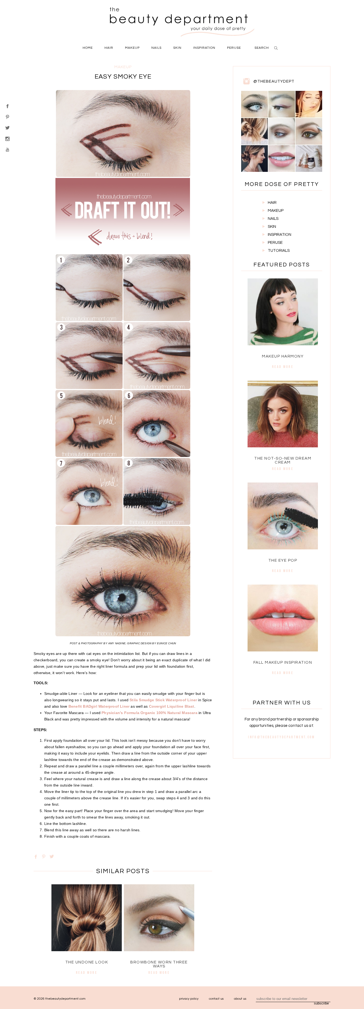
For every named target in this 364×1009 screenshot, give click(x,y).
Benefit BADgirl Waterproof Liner (99, 706)
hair (108, 48)
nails (156, 48)
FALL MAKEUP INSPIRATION (282, 662)
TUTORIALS (279, 251)
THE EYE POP (282, 560)
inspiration (204, 48)
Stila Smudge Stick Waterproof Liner (163, 700)
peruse (234, 48)
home (88, 48)
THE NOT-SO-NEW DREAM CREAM (282, 460)
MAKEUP (276, 211)
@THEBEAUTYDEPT (273, 81)
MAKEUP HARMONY (283, 356)
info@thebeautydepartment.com (281, 737)
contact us (216, 998)
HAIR (272, 203)
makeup (132, 48)
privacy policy (189, 998)
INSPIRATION (279, 235)
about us (240, 998)
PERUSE (275, 243)
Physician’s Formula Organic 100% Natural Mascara (149, 713)
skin (177, 48)
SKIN (272, 227)
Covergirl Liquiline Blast (171, 706)
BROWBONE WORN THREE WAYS (159, 964)
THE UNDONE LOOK (86, 962)
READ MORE (86, 972)
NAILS (273, 219)
